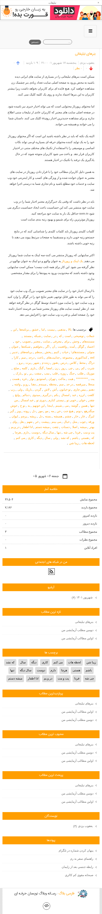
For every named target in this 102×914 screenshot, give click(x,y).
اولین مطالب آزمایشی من (77, 638)
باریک (28, 389)
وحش (75, 341)
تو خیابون (65, 389)
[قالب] (46, 906)
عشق (35, 329)
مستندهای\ (77, 352)
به (29, 405)
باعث (40, 357)
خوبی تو (71, 400)
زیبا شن (74, 443)
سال (47, 438)
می (67, 405)
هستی (85, 438)
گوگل (80, 346)
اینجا (50, 405)
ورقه (91, 422)
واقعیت (62, 346)
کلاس (73, 363)
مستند (27, 336)
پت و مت (88, 432)
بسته (48, 416)
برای (67, 341)
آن (53, 346)
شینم (58, 405)
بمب (47, 373)
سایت (47, 336)
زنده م (46, 363)
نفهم (29, 422)
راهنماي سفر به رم (81, 858)
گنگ (41, 368)
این (15, 329)
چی (70, 368)
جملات (90, 336)
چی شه (68, 432)
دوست (35, 432)
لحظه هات (87, 443)
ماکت (61, 379)
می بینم (56, 422)
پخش (48, 352)
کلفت (90, 395)
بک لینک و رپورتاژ (72, 261)
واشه (17, 384)
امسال (65, 395)
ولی (20, 389)
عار (83, 416)
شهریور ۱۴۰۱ (82, 597)
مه (52, 411)
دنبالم (26, 395)
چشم (68, 416)
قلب (55, 373)
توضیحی (79, 336)
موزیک (90, 373)
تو (25, 373)
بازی (33, 368)
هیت (70, 379)
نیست (51, 329)
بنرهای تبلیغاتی (85, 54)
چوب (83, 422)
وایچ (17, 395)
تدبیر (15, 352)
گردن (38, 389)
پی (76, 368)
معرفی (57, 341)
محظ (82, 363)
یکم (56, 395)
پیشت (45, 422)
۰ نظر (78, 68)
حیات (65, 352)
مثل (74, 422)
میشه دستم (42, 427)
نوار (31, 379)
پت (92, 379)
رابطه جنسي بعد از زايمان (77, 867)
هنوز (55, 363)
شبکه (37, 336)
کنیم (56, 352)
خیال (67, 422)
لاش (47, 389)
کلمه (24, 368)
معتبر (36, 341)
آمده (72, 346)
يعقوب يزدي (83, 826)
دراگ (91, 363)
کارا (16, 357)
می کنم (20, 438)
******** (82, 379)
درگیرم (47, 395)
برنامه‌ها (24, 329)
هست (15, 379)
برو (21, 363)
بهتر (91, 427)
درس (63, 363)
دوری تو (41, 400)
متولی (90, 352)
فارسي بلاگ (66, 893)
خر (37, 422)
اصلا (74, 427)
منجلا (91, 384)
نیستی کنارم (56, 400)
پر (30, 373)
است (68, 336)
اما (43, 329)
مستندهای (88, 341)
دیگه (39, 438)
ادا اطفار (27, 427)
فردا (77, 432)
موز (40, 411)
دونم (78, 411)
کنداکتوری (81, 357)
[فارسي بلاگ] (83, 893)
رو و (25, 384)
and (92, 357)
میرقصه (80, 384)
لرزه (82, 395)
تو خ (22, 405)
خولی (82, 400)
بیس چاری (79, 389)
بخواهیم (38, 346)
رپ (13, 389)
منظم (38, 352)
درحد (31, 357)
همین (84, 405)
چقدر (91, 400)
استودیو (41, 379)
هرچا (18, 432)
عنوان (15, 346)
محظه (52, 384)
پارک (19, 373)
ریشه (33, 416)
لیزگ (91, 416)
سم (23, 357)
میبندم (42, 384)
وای (14, 422)
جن (59, 411)
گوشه (74, 405)
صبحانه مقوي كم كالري (79, 875)
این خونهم (39, 405)
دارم (26, 432)
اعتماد (90, 346)
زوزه (63, 373)
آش (54, 389)
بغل (22, 422)
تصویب (26, 341)
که (60, 336)
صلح (16, 368)
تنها (59, 432)
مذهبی (61, 329)
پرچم (24, 416)
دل (33, 411)
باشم (75, 438)
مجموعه (67, 357)
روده (26, 411)
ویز (19, 411)
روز (63, 368)
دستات (65, 427)
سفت (37, 373)
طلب (80, 373)
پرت (28, 363)
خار (76, 416)
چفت (55, 427)
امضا (49, 368)
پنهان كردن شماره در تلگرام (76, 850)
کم (83, 368)
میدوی (36, 395)
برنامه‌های (26, 352)
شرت (90, 368)
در (54, 336)
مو (46, 411)
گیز (12, 411)
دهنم (91, 389)
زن (56, 368)
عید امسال (27, 400)
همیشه (58, 416)
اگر (47, 346)
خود (17, 341)
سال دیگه (48, 432)
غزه (24, 379)
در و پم (15, 427)
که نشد (65, 438)
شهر (36, 363)
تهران (52, 379)
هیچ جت (68, 411)
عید (74, 395)
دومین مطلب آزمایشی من (77, 630)
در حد (69, 384)
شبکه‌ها (25, 346)
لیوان (15, 416)
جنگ (72, 373)
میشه (83, 427)
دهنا (33, 384)
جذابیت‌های (53, 357)
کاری (31, 438)
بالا (70, 329)
